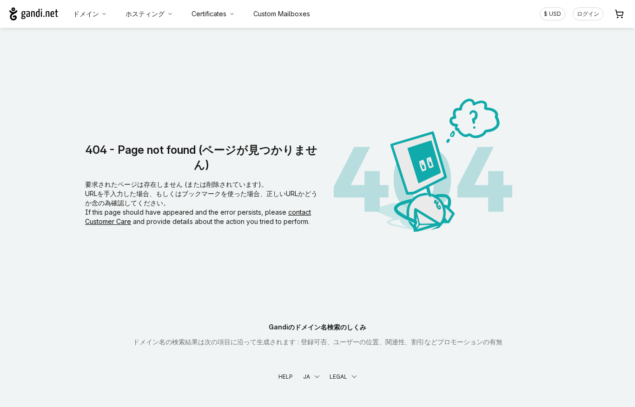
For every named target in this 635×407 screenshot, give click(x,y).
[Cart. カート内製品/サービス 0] (619, 14)
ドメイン (86, 14)
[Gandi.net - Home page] (33, 14)
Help (285, 376)
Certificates (209, 14)
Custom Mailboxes (281, 14)
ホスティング (145, 14)
